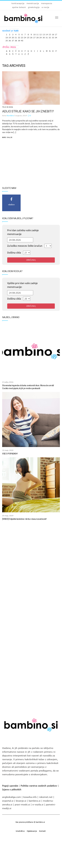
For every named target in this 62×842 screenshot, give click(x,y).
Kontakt (42, 831)
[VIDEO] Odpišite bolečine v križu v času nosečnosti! (24, 519)
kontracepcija (18, 3)
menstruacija (33, 3)
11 (37, 33)
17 (56, 33)
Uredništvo (20, 831)
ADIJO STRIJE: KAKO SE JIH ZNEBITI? (28, 111)
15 (50, 33)
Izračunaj (31, 260)
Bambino (10, 115)
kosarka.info (30, 797)
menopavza (46, 3)
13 (44, 33)
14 (47, 33)
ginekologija (34, 7)
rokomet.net (45, 797)
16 (53, 33)
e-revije (45, 7)
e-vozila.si (37, 804)
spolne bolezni (19, 7)
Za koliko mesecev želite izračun (24, 245)
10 (34, 33)
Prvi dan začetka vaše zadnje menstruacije (23, 232)
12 (40, 33)
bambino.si (35, 800)
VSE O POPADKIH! (10, 454)
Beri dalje (7, 137)
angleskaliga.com (11, 797)
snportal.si (7, 800)
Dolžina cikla (14, 252)
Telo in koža (7, 107)
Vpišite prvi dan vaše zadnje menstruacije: (22, 285)
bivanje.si (21, 800)
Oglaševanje (32, 831)
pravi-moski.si (22, 804)
